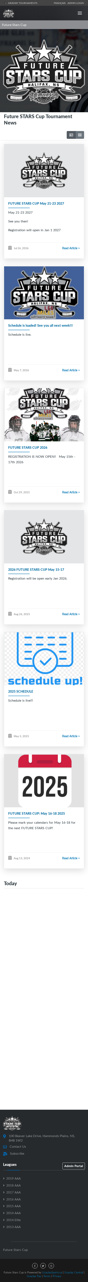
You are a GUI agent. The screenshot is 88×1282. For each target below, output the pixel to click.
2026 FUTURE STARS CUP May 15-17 (36, 569)
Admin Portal (73, 1166)
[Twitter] (43, 1265)
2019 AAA (13, 1178)
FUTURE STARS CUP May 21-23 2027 (36, 203)
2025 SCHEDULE (20, 691)
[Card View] (71, 135)
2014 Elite (13, 1220)
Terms (47, 1276)
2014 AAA (13, 1213)
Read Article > (71, 248)
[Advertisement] (44, 942)
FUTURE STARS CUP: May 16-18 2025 (36, 813)
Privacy (57, 1276)
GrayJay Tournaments (22, 2)
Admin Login (76, 2)
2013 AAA (13, 1227)
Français (60, 2)
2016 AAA (13, 1199)
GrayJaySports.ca (52, 1272)
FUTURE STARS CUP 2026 (27, 447)
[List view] (80, 135)
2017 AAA (13, 1192)
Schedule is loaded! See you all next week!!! (40, 325)
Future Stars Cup (14, 24)
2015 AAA (13, 1206)
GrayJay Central (73, 1272)
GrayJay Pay (34, 1276)
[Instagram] (51, 1265)
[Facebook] (34, 1265)
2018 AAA (13, 1185)
